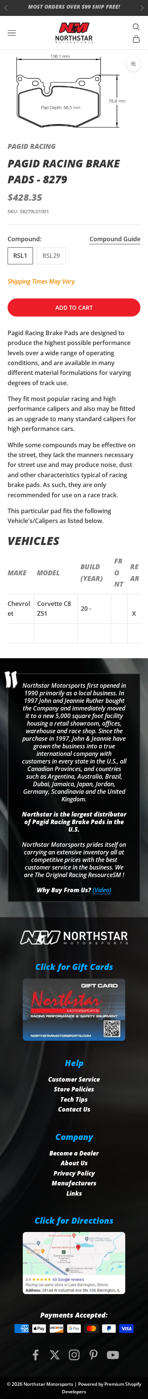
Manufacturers (74, 1183)
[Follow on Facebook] (35, 1355)
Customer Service (74, 1079)
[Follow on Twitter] (54, 1355)
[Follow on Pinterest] (93, 1355)
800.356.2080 (33, 7)
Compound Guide (115, 239)
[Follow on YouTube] (113, 1355)
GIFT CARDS (116, 7)
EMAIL (75, 7)
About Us (74, 1163)
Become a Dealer (74, 1153)
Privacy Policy (74, 1173)
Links (74, 1193)
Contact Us (74, 1109)
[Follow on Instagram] (74, 1355)
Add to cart (74, 307)
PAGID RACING (32, 146)
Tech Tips (74, 1099)
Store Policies (74, 1089)
